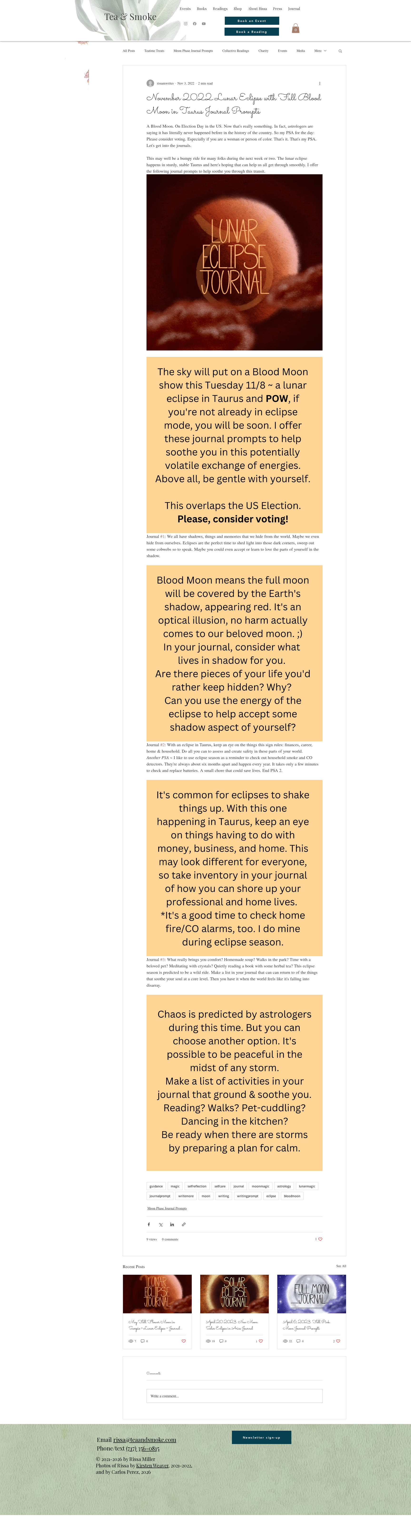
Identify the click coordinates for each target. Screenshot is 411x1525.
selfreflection (197, 1186)
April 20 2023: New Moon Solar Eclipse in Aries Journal (232, 1325)
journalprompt (160, 1196)
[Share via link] (183, 1224)
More (318, 50)
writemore (186, 1196)
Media (301, 50)
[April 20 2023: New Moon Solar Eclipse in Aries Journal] (234, 1294)
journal (239, 1186)
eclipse (271, 1196)
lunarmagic (307, 1186)
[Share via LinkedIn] (172, 1224)
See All (341, 1266)
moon (206, 1196)
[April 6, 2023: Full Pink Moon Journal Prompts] (311, 1294)
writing (223, 1196)
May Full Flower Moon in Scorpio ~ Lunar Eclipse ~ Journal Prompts (154, 1325)
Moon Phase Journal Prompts (193, 50)
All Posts (129, 50)
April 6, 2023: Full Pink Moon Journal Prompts (306, 1325)
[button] (296, 28)
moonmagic (260, 1186)
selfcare (220, 1186)
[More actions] (320, 83)
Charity (264, 50)
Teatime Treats (154, 50)
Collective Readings (235, 50)
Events (282, 50)
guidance (156, 1186)
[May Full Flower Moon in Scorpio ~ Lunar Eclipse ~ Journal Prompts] (157, 1294)
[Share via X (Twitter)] (160, 1224)
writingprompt (247, 1196)
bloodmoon (292, 1196)
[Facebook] (194, 23)
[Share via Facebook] (149, 1224)
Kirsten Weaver (152, 1465)
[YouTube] (203, 23)
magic (175, 1186)
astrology (284, 1186)
